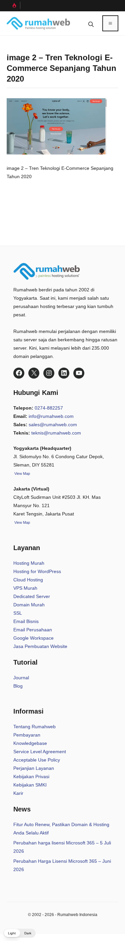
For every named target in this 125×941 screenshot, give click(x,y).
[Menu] (110, 23)
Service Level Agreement (39, 751)
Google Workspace (33, 638)
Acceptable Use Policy (36, 760)
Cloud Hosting (28, 579)
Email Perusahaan (32, 629)
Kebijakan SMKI (30, 784)
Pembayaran (26, 735)
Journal (21, 677)
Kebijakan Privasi (31, 776)
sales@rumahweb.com (53, 424)
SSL (17, 613)
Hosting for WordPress (37, 571)
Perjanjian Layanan (33, 768)
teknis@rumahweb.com (56, 433)
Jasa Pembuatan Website (40, 646)
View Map (21, 522)
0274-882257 (49, 408)
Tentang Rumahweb (34, 726)
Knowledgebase (30, 743)
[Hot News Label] (13, 5)
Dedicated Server (31, 596)
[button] (91, 23)
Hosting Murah (28, 563)
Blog (18, 686)
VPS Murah (25, 588)
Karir (18, 793)
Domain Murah (29, 604)
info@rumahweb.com (51, 416)
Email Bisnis (26, 621)
